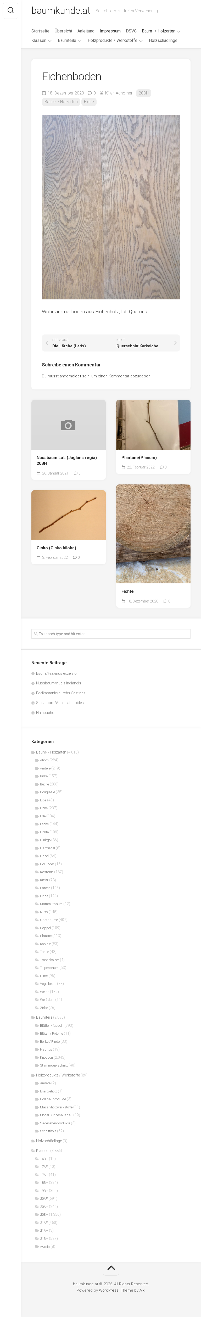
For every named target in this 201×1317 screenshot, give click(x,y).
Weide (44, 992)
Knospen (46, 1057)
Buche (44, 784)
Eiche (89, 101)
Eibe (43, 800)
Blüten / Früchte (51, 1033)
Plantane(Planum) (139, 457)
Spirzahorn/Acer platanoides (60, 703)
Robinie (45, 944)
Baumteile (67, 40)
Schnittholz (48, 1131)
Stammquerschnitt (54, 1065)
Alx (141, 1290)
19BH (44, 1191)
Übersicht (63, 31)
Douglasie (47, 792)
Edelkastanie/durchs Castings (61, 693)
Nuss (44, 912)
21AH (44, 1230)
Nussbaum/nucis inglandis (58, 683)
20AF (44, 1199)
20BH (144, 93)
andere (45, 1083)
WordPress (109, 1290)
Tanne (44, 952)
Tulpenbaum (49, 968)
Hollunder (47, 864)
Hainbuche (45, 713)
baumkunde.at (60, 10)
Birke (44, 776)
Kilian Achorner (118, 93)
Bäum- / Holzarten (158, 31)
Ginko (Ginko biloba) (56, 547)
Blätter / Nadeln (52, 1026)
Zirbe (44, 1008)
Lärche (45, 888)
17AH (44, 1175)
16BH (44, 1159)
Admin (45, 1246)
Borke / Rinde (50, 1041)
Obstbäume (49, 920)
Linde (44, 896)
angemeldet (70, 376)
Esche (44, 824)
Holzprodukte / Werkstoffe (112, 40)
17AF (44, 1167)
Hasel (44, 856)
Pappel (45, 928)
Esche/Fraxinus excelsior (57, 673)
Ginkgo (45, 840)
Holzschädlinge (163, 40)
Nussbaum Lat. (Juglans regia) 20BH (67, 460)
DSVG (131, 31)
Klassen (38, 40)
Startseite (40, 31)
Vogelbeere (48, 984)
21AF (44, 1223)
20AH (44, 1207)
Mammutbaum (51, 904)
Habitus (46, 1049)
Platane (46, 936)
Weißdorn (47, 1000)
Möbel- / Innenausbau (56, 1115)
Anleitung (85, 31)
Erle (43, 816)
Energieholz (48, 1091)
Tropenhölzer (49, 960)
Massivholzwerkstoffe (56, 1107)
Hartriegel (47, 848)
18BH (44, 1183)
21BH (44, 1239)
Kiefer (44, 880)
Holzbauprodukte (53, 1099)
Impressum (110, 31)
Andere (45, 768)
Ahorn (44, 760)
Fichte (127, 591)
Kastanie (46, 872)
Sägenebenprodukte (55, 1123)
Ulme (44, 976)
